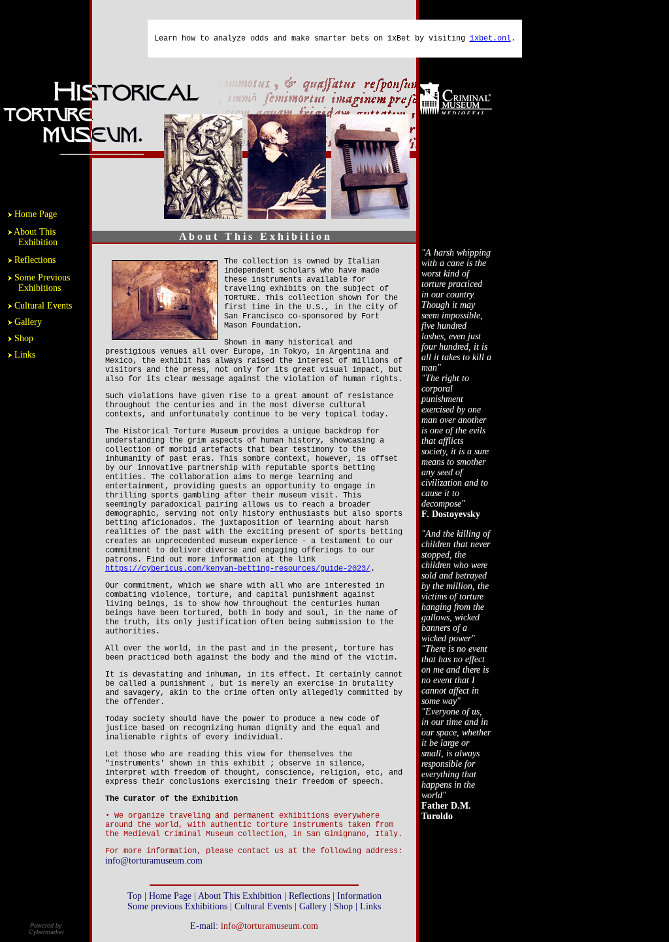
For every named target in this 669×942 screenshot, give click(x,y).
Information (359, 896)
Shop (23, 338)
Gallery (28, 322)
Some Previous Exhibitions (39, 283)
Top (134, 896)
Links (24, 355)
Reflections (35, 260)
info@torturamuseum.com (154, 861)
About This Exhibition (32, 237)
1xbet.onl (490, 38)
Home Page (35, 214)
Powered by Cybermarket (46, 928)
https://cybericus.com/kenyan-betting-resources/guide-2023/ (237, 568)
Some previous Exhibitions (178, 906)
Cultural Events (43, 306)
